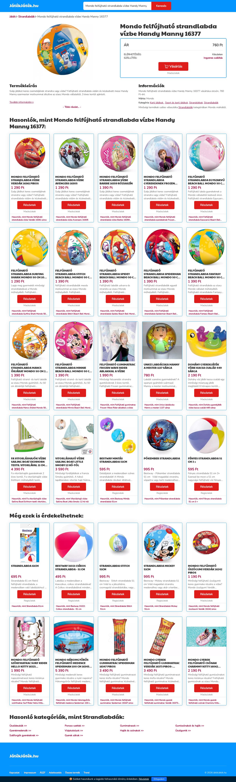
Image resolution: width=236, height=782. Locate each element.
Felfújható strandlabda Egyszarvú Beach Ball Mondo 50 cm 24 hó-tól (206, 182)
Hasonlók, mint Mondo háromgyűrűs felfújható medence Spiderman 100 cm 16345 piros (74, 703)
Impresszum (30, 772)
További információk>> (22, 102)
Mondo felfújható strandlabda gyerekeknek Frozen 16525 (159, 182)
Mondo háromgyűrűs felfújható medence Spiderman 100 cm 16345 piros (72, 665)
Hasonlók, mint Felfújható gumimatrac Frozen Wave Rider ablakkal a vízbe (118, 406)
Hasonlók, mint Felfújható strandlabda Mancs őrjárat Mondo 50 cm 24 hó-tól (29, 407)
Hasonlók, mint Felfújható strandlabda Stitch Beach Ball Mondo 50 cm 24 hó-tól (73, 313)
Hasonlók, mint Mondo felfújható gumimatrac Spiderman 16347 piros (116, 701)
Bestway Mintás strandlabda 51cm (113, 460)
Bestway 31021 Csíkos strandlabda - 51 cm (70, 567)
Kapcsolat (15, 772)
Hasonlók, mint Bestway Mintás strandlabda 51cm (115, 500)
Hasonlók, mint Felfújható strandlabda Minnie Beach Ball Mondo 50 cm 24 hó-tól (73, 407)
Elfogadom (159, 779)
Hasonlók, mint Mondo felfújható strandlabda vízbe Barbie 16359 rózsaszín (115, 220)
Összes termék (72, 772)
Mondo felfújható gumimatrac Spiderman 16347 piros (117, 663)
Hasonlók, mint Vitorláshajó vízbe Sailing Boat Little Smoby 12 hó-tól (72, 500)
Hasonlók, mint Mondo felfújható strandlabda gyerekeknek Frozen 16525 (159, 220)
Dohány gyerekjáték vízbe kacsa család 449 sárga (205, 367)
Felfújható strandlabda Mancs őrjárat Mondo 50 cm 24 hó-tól (29, 369)
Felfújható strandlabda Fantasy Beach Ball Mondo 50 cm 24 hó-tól (206, 275)
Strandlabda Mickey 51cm (159, 567)
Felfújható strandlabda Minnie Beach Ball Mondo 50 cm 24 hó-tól (73, 369)
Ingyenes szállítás (213, 58)
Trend (86, 772)
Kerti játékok (157, 102)
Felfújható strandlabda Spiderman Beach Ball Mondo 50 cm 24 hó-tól (162, 275)
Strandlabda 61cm (25, 566)
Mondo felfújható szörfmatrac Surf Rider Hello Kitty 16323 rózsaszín (29, 665)
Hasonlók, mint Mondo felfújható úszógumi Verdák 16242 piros (204, 607)
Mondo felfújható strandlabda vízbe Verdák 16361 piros (25, 180)
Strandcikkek (196, 102)
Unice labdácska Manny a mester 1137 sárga (161, 366)
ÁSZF (42, 772)
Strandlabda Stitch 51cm (115, 567)
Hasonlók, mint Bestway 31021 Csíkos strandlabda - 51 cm (70, 607)
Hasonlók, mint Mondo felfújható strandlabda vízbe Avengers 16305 (72, 218)
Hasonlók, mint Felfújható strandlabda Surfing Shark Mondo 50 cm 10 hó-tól (29, 313)
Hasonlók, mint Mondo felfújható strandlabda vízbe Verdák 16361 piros (29, 218)
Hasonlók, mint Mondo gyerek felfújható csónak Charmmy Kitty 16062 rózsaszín (204, 703)
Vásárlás (175, 66)
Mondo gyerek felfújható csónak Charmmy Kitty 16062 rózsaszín (203, 665)
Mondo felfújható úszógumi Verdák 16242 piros (205, 569)
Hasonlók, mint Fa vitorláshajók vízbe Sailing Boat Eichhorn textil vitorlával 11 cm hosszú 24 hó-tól (29, 501)
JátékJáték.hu (24, 5)
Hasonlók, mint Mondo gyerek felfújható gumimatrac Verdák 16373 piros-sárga (161, 703)
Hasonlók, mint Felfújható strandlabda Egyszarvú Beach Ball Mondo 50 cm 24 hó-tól (204, 220)
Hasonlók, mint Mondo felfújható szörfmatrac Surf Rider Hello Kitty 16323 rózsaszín (27, 703)
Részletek (29, 205)
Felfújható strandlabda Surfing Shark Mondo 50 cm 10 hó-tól (27, 275)
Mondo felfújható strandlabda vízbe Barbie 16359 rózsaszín (116, 180)
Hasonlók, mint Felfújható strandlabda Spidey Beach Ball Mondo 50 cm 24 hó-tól (118, 313)
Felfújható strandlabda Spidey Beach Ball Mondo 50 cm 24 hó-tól (118, 275)
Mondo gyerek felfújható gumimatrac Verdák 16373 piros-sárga (162, 665)
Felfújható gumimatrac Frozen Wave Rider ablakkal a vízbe (117, 367)
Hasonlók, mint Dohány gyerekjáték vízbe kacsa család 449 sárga (205, 406)
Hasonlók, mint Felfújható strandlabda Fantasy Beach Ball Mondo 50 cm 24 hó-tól (203, 313)
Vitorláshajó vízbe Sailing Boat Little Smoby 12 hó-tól (69, 461)
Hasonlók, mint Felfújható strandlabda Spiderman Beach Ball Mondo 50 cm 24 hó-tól (160, 313)
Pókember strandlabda (162, 458)
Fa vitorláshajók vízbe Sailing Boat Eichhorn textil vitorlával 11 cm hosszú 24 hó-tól (28, 463)
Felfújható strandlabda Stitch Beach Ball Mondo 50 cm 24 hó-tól (73, 275)
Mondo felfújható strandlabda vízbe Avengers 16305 (69, 180)
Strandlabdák (211, 102)
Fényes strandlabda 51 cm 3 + (205, 460)
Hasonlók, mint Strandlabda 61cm (27, 606)
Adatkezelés (55, 772)
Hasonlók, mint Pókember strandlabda (162, 498)
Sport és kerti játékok (176, 102)
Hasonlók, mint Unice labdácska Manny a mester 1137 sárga (159, 406)
